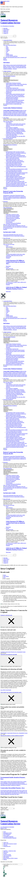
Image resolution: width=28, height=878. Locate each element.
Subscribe (5, 28)
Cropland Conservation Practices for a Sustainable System (13, 651)
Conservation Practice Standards (13, 215)
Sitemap (5, 859)
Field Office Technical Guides (12, 214)
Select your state (4, 807)
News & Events (6, 238)
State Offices (6, 117)
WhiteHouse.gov (7, 846)
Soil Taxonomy (9, 222)
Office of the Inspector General (10, 843)
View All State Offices (8, 121)
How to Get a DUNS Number (12, 217)
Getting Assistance (7, 71)
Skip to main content (5, 1)
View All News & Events (8, 244)
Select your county (5, 809)
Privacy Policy (6, 835)
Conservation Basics (7, 40)
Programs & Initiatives (8, 138)
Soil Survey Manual (10, 220)
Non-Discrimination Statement (9, 837)
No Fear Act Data (7, 854)
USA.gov (5, 845)
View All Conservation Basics (9, 45)
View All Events (9, 268)
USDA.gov (5, 32)
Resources (5, 201)
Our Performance (7, 834)
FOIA (4, 831)
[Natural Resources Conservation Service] (14, 15)
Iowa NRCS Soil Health (6, 690)
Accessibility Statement (8, 836)
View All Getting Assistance (9, 76)
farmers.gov (5, 30)
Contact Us (5, 33)
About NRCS (6, 29)
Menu (2, 12)
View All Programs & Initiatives (10, 144)
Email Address (6, 864)
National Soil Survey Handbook (13, 218)
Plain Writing (6, 857)
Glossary (5, 853)
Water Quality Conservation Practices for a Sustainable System (14, 733)
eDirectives (5, 852)
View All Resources (7, 207)
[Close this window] (11, 621)
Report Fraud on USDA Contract (10, 858)
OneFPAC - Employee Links (9, 850)
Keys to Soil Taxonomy (11, 219)
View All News (9, 246)
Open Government (7, 855)
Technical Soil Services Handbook (13, 223)
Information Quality (7, 833)
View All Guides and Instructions (10, 224)
